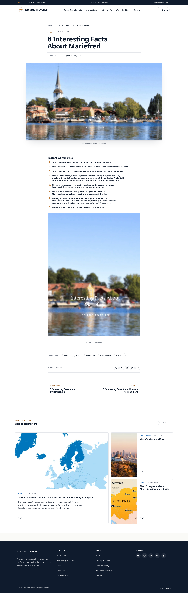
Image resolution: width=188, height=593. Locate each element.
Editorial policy (102, 565)
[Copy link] (137, 368)
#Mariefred (90, 355)
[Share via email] (132, 368)
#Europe (67, 355)
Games (137, 10)
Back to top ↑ (165, 588)
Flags (58, 565)
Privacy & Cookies (104, 560)
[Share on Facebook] (121, 368)
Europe (57, 25)
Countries (60, 570)
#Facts (78, 355)
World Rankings (123, 10)
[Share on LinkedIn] (127, 368)
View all (164, 423)
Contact (99, 575)
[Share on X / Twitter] (116, 368)
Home (49, 25)
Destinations (91, 10)
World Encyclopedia (73, 10)
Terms (98, 555)
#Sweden (120, 355)
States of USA (106, 10)
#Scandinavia (105, 355)
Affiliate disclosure (104, 570)
